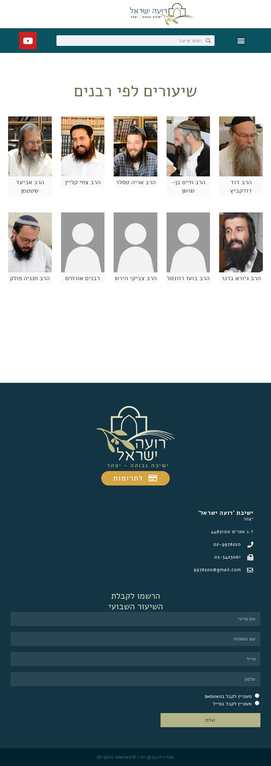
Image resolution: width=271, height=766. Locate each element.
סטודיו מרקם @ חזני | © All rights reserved (135, 757)
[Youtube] (28, 40)
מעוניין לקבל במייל (232, 703)
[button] (241, 41)
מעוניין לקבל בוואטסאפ (228, 696)
